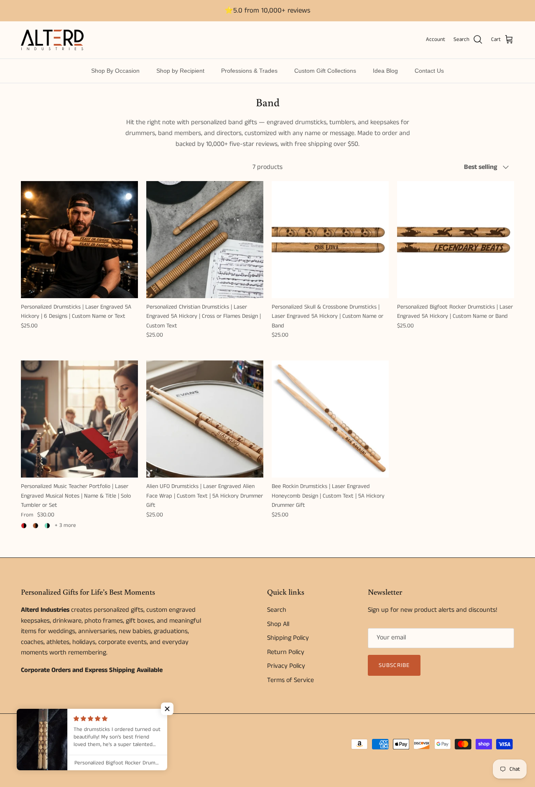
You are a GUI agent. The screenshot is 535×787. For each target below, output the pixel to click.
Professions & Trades (249, 70)
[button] (167, 709)
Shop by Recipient (180, 70)
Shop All (278, 624)
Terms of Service (290, 680)
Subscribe (394, 665)
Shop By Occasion (115, 70)
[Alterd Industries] (52, 40)
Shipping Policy (288, 638)
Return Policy (285, 652)
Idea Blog (385, 70)
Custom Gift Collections (325, 70)
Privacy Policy (286, 666)
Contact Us (429, 70)
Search (276, 610)
